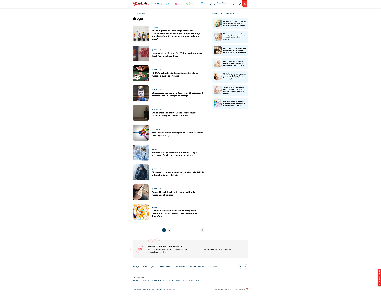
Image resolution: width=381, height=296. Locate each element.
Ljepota (181, 4)
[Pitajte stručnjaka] (379, 277)
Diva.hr (156, 280)
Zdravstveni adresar (196, 267)
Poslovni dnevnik (147, 280)
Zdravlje (160, 4)
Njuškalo (171, 280)
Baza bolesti (212, 267)
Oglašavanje (137, 289)
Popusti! (184, 280)
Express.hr (199, 280)
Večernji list (136, 280)
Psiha (170, 4)
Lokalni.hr (163, 280)
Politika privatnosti (170, 289)
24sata (177, 280)
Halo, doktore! (180, 267)
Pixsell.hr (191, 280)
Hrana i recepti (165, 267)
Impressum (146, 289)
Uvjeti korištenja (157, 289)
